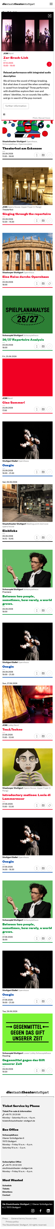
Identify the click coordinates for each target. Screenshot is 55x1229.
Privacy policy (12, 1222)
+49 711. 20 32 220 (13, 1165)
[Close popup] (49, 15)
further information (15, 106)
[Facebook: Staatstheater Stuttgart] (40, 1210)
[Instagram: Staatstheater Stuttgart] (32, 1210)
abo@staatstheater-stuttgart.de (17, 1168)
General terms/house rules (24, 1219)
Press (5, 1219)
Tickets (49, 283)
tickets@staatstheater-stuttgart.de (18, 1121)
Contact (6, 1195)
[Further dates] (43, 155)
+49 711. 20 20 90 (12, 1115)
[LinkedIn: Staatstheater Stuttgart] (48, 1210)
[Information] (49, 64)
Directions (7, 1192)
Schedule (6, 1185)
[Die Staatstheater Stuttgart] (18, 4)
